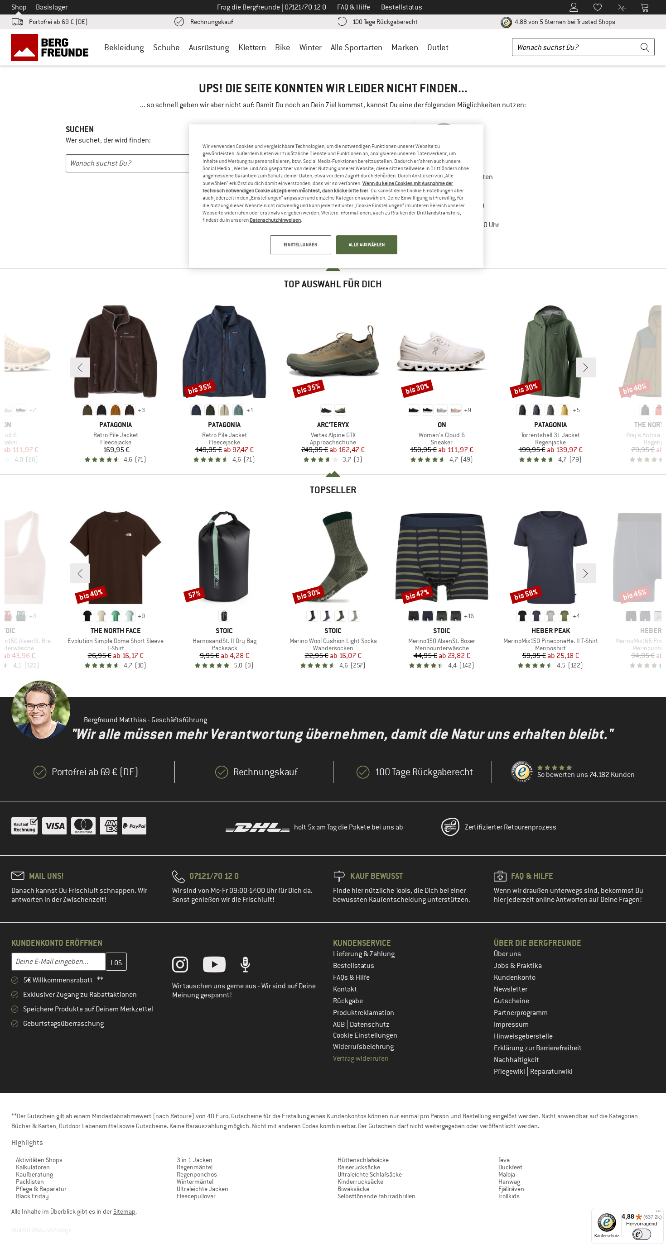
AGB (339, 1024)
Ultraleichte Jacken (202, 1189)
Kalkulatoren (33, 1167)
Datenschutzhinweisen (275, 220)
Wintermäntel (195, 1181)
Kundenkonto (515, 977)
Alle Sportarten (356, 47)
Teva (504, 1160)
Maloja (506, 1174)
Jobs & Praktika (518, 965)
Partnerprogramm (521, 1012)
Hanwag (509, 1181)
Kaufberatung (34, 1174)
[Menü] (658, 1213)
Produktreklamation (363, 1012)
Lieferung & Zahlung (364, 953)
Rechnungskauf (211, 22)
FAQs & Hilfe (351, 977)
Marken (404, 47)
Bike (282, 47)
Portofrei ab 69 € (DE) (58, 22)
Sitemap (124, 1211)
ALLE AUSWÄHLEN (367, 245)
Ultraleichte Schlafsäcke (370, 1174)
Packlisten (30, 1181)
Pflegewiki (510, 1071)
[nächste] (586, 367)
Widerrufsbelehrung (363, 1046)
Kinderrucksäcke (360, 1181)
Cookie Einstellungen (365, 1035)
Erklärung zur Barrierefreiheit (538, 1048)
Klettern (252, 47)
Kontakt (345, 989)
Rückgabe (348, 1001)
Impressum (511, 1024)
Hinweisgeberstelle (523, 1036)
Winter (310, 47)
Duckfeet (510, 1167)
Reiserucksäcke (359, 1167)
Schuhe (166, 47)
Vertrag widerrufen (361, 1058)
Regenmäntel (194, 1167)
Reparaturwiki (551, 1071)
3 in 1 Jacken (194, 1160)
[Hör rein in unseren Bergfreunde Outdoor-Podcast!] (252, 966)
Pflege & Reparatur (41, 1189)
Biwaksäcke (353, 1189)
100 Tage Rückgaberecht (385, 22)
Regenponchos (197, 1174)
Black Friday (32, 1196)
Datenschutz (370, 1024)
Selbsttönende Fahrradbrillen (376, 1196)
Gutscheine (511, 1001)
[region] (336, 196)
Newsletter (510, 989)
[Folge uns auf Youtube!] (221, 966)
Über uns (507, 953)
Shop (19, 7)
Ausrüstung (209, 47)
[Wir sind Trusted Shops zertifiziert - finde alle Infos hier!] (522, 772)
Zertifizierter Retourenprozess (510, 827)
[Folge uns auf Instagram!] (187, 966)
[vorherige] (80, 367)
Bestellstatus (353, 965)
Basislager (52, 7)
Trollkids (509, 1196)
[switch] (641, 1234)
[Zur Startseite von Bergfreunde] (53, 47)
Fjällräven (511, 1189)
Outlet (438, 47)
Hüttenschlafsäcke (363, 1160)
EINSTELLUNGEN (300, 245)
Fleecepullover (196, 1196)
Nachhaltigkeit (516, 1059)
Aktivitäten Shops (39, 1160)
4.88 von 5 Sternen (564, 22)
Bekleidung (124, 47)
